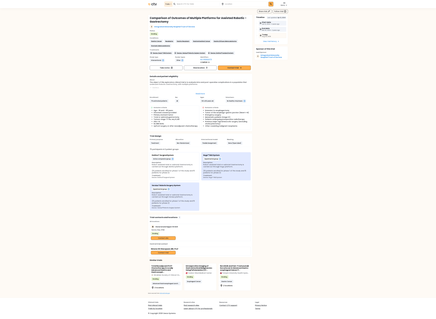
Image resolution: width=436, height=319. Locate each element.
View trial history (270, 41)
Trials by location (155, 309)
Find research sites (191, 305)
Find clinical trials (155, 305)
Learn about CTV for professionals (198, 309)
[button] (156, 41)
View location (199, 68)
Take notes (165, 68)
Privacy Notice (261, 305)
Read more (200, 94)
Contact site (163, 238)
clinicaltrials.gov (165, 293)
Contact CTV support (228, 305)
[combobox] (197, 4)
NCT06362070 (206, 60)
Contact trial (233, 68)
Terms (257, 309)
